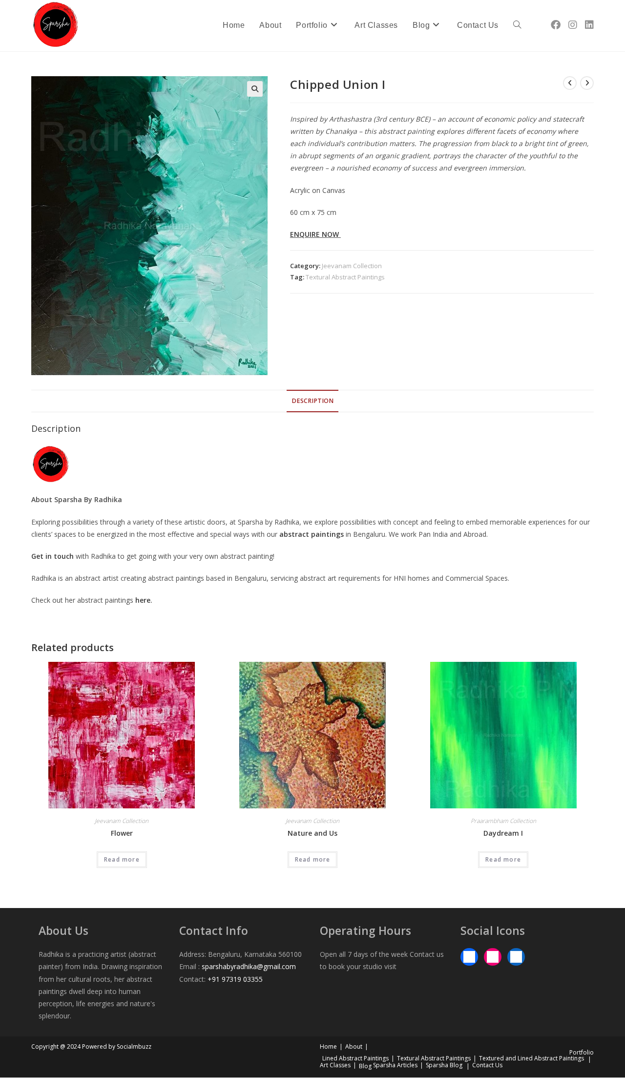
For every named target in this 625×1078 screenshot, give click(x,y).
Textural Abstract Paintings (345, 277)
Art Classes (335, 1065)
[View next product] (587, 83)
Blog (365, 1066)
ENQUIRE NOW (315, 234)
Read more (122, 859)
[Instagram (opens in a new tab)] (572, 25)
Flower (122, 833)
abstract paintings (311, 534)
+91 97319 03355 (235, 979)
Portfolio (581, 1052)
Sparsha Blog (444, 1065)
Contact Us (487, 1065)
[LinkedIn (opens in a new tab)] (589, 25)
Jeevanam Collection (352, 265)
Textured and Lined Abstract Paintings (531, 1058)
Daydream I (503, 833)
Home (328, 1046)
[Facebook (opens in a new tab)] (555, 25)
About (353, 1046)
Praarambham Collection (503, 821)
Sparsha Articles (395, 1065)
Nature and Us (312, 833)
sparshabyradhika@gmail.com (249, 966)
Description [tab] (312, 401)
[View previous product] (570, 83)
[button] (255, 89)
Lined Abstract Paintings (355, 1058)
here (142, 600)
